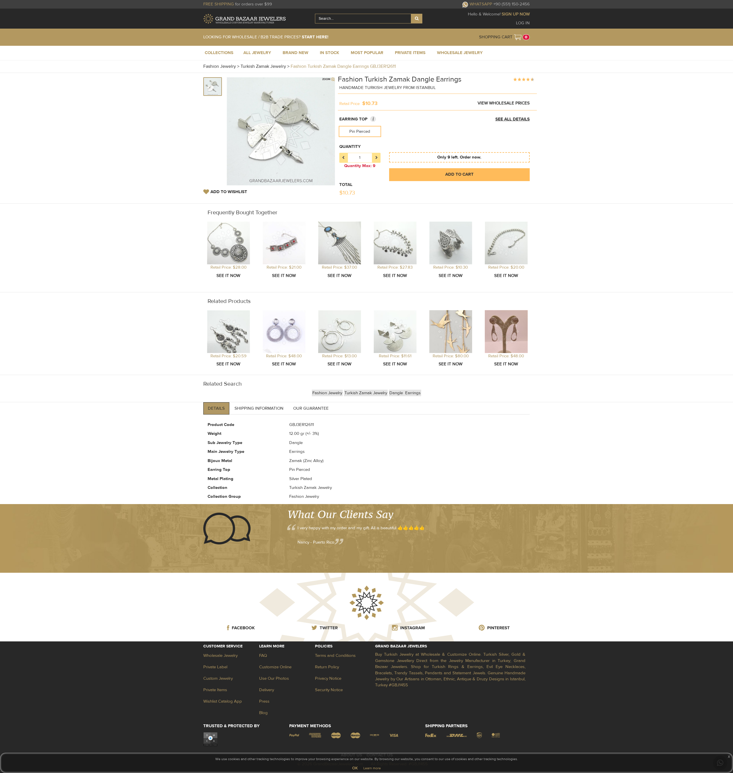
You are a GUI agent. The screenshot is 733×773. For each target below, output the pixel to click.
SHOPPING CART (496, 37)
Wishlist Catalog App (222, 701)
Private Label (215, 667)
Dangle (396, 393)
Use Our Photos (274, 678)
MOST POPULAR (367, 53)
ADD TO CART (459, 174)
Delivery (266, 690)
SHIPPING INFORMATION (259, 408)
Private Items (215, 690)
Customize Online (275, 667)
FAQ (263, 655)
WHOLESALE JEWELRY (460, 53)
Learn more (372, 768)
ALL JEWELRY (257, 53)
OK (355, 768)
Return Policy (327, 667)
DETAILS (216, 408)
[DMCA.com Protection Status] (210, 739)
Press (264, 701)
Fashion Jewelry (327, 393)
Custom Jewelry (218, 678)
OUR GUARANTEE (311, 408)
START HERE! (315, 37)
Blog (263, 712)
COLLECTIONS (219, 53)
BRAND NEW (295, 53)
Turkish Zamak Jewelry (365, 393)
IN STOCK (329, 53)
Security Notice (329, 690)
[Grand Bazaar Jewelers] (244, 19)
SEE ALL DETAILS (512, 119)
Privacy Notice (328, 678)
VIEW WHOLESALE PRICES (504, 103)
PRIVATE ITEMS (410, 53)
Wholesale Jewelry (220, 655)
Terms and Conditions (335, 655)
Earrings (413, 393)
